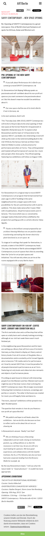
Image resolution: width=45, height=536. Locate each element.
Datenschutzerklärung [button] (20, 527)
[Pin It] (28, 10)
